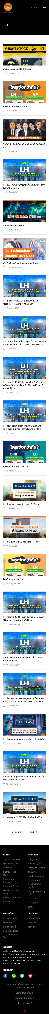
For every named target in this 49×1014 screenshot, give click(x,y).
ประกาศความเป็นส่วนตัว (24, 998)
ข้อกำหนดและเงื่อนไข (24, 992)
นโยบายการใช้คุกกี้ (24, 1003)
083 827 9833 (13, 963)
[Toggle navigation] (44, 7)
